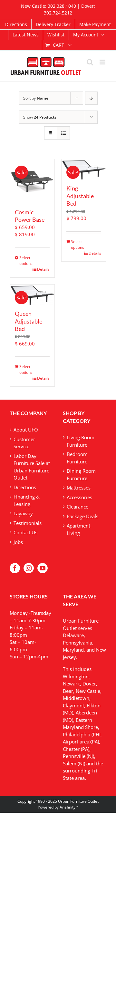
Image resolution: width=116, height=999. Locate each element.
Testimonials (28, 523)
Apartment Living (78, 529)
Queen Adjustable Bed (28, 321)
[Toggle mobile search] (90, 62)
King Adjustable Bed (80, 196)
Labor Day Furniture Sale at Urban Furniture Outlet (32, 467)
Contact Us (25, 532)
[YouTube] (42, 568)
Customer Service (24, 443)
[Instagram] (29, 568)
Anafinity (67, 807)
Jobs (18, 542)
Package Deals (82, 516)
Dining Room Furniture (81, 474)
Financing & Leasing (27, 500)
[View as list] (63, 133)
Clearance (77, 506)
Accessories (79, 497)
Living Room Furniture (80, 441)
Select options (25, 260)
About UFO (26, 429)
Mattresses (79, 487)
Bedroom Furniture (77, 458)
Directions (25, 487)
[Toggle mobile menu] (103, 62)
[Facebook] (15, 568)
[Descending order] (91, 98)
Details (43, 269)
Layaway (23, 513)
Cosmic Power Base (29, 216)
